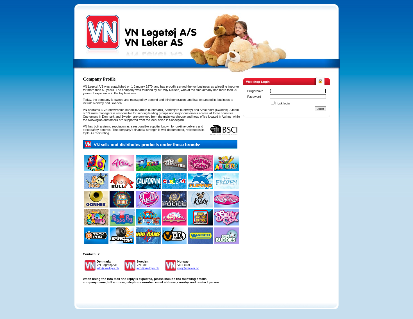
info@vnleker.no (188, 268)
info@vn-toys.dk (108, 268)
